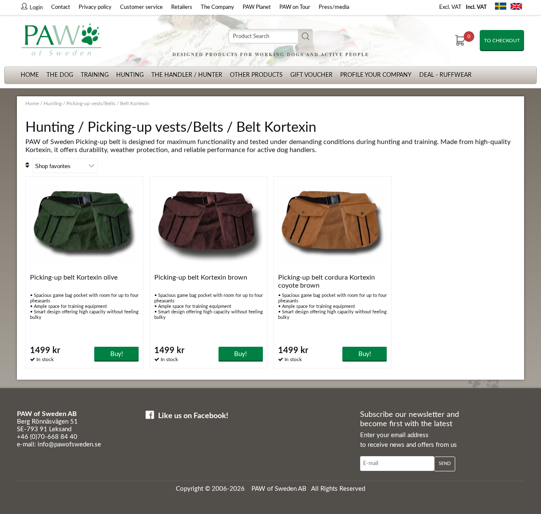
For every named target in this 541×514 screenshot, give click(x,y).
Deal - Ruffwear (445, 75)
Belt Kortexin (134, 103)
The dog (59, 75)
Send (445, 463)
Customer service (141, 7)
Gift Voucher (311, 75)
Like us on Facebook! (193, 416)
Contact (60, 7)
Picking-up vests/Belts (90, 103)
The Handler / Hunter (186, 75)
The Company (217, 7)
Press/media (334, 7)
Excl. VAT (450, 7)
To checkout (502, 40)
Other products (256, 75)
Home (30, 75)
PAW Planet (257, 7)
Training (95, 75)
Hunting (130, 75)
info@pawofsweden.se (69, 444)
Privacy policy (95, 7)
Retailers (181, 7)
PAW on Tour (294, 7)
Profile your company (376, 75)
